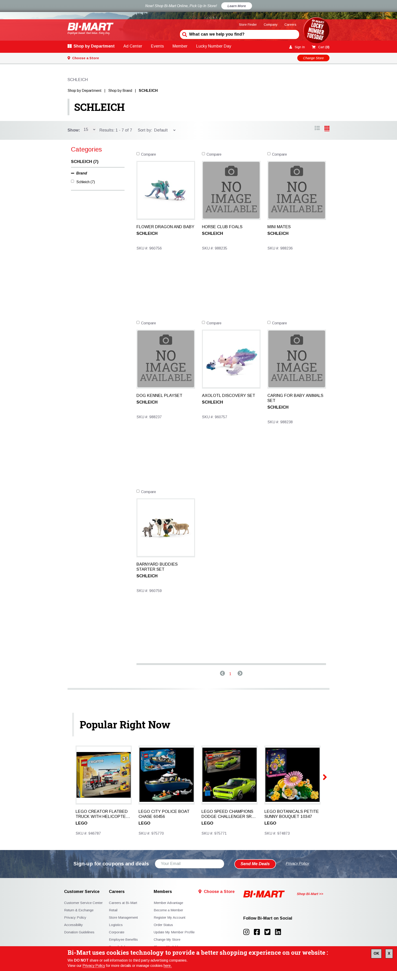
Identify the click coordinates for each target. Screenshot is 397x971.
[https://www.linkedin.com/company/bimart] (279, 932)
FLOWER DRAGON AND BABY (165, 227)
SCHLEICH (99, 107)
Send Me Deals (255, 864)
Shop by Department (94, 46)
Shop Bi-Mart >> (310, 894)
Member (180, 46)
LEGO (81, 823)
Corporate (116, 932)
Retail (113, 910)
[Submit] (184, 34)
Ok (376, 953)
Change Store (313, 58)
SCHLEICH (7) (84, 161)
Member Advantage (168, 903)
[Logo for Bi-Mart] (90, 29)
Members (163, 892)
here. (168, 966)
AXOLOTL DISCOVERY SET (228, 395)
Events (157, 46)
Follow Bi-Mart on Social (267, 918)
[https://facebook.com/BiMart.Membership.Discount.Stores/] (259, 932)
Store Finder (248, 24)
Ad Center (132, 46)
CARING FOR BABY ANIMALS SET (295, 398)
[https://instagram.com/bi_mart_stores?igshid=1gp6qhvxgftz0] (248, 932)
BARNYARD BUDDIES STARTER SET (157, 567)
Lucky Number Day (213, 46)
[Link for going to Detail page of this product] (165, 190)
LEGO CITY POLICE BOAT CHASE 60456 (164, 814)
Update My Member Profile (174, 932)
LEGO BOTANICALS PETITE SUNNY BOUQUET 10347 (291, 814)
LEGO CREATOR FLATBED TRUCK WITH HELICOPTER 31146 (102, 814)
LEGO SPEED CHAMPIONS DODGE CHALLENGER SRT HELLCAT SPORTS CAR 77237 (227, 814)
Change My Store (167, 939)
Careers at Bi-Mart (123, 903)
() (323, 47)
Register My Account (169, 917)
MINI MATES (279, 227)
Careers (290, 24)
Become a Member (168, 910)
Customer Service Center (83, 903)
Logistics (116, 925)
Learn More (236, 6)
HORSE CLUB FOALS (222, 227)
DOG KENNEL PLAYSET (159, 395)
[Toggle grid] (317, 128)
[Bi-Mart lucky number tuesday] (316, 31)
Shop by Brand (120, 91)
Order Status (163, 925)
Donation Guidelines (79, 932)
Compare (148, 154)
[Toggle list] (326, 128)
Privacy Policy (93, 966)
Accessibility (73, 925)
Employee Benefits (123, 939)
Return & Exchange (79, 910)
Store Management (123, 917)
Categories (86, 149)
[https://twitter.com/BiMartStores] (269, 932)
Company (271, 24)
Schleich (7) (85, 182)
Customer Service (81, 892)
